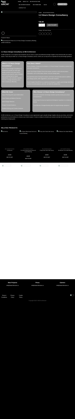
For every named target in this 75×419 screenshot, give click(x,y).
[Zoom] (3, 33)
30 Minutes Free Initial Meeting (65, 150)
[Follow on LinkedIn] (42, 296)
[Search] (69, 4)
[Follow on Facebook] (33, 296)
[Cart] (51, 4)
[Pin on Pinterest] (48, 34)
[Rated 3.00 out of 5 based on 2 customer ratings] (56, 19)
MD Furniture (37, 4)
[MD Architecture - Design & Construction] (8, 4)
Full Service (9, 150)
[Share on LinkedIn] (50, 34)
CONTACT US (22, 7)
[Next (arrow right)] (5, 416)
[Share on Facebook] (40, 34)
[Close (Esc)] (1, 410)
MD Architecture (35, 1)
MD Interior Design (24, 4)
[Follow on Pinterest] (39, 296)
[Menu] (73, 4)
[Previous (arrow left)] (1, 416)
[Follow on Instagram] (36, 296)
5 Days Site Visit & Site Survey (47, 150)
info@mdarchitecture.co (12, 285)
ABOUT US (25, 1)
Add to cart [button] (9, 157)
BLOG (45, 4)
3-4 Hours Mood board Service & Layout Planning (28, 151)
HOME (19, 1)
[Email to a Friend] (45, 34)
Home (40, 12)
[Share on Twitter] (42, 34)
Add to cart (52, 25)
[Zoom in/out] (5, 410)
